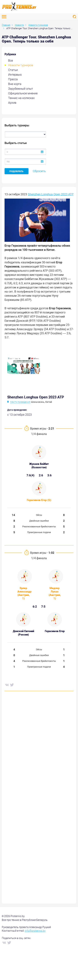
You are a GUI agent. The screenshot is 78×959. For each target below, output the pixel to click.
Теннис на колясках (21, 98)
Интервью (15, 74)
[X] (12, 684)
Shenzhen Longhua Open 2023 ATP (50, 194)
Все (10, 60)
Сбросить (39, 171)
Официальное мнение (23, 93)
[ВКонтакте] (7, 684)
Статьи (13, 70)
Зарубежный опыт (20, 88)
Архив (12, 102)
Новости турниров (20, 65)
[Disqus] (39, 749)
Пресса (13, 79)
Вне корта (14, 84)
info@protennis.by (35, 930)
